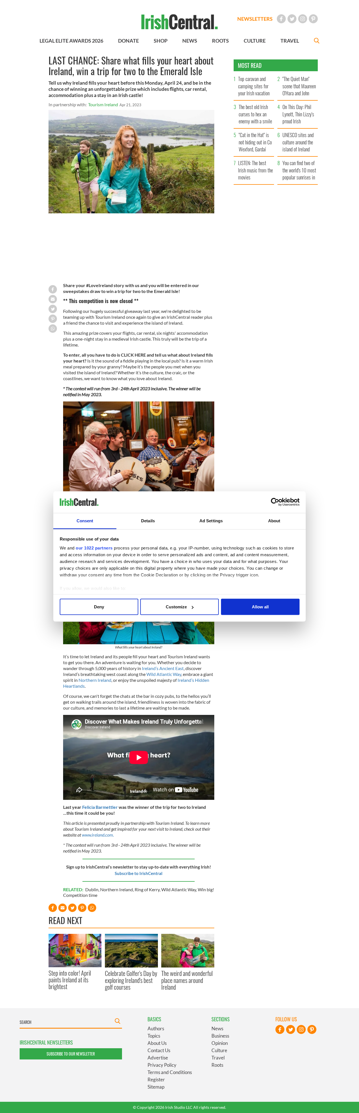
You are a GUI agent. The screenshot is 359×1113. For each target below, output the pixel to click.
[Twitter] (291, 18)
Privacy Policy (162, 1065)
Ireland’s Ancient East (163, 668)
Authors (156, 1028)
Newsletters (255, 19)
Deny (99, 606)
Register (156, 1079)
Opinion (219, 1043)
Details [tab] (148, 520)
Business (220, 1036)
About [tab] (274, 520)
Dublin (91, 889)
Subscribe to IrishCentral (138, 873)
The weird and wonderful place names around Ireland (187, 980)
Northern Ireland (95, 680)
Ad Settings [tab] (211, 520)
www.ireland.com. (98, 834)
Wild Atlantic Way (163, 674)
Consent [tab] (85, 520)
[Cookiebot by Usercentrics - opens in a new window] (275, 502)
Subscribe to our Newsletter (71, 1054)
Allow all (260, 606)
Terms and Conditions (170, 1072)
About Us (157, 1043)
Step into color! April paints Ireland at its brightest (70, 979)
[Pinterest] (313, 18)
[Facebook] (281, 18)
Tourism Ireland (103, 104)
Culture (219, 1050)
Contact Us (159, 1050)
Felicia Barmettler (100, 807)
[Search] (316, 41)
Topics (154, 1036)
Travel (218, 1058)
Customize (176, 606)
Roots (217, 1065)
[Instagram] (302, 18)
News (217, 1028)
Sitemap (156, 1087)
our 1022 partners (94, 547)
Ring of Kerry (147, 889)
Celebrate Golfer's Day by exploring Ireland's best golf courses (131, 980)
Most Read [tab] (250, 65)
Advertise (158, 1058)
